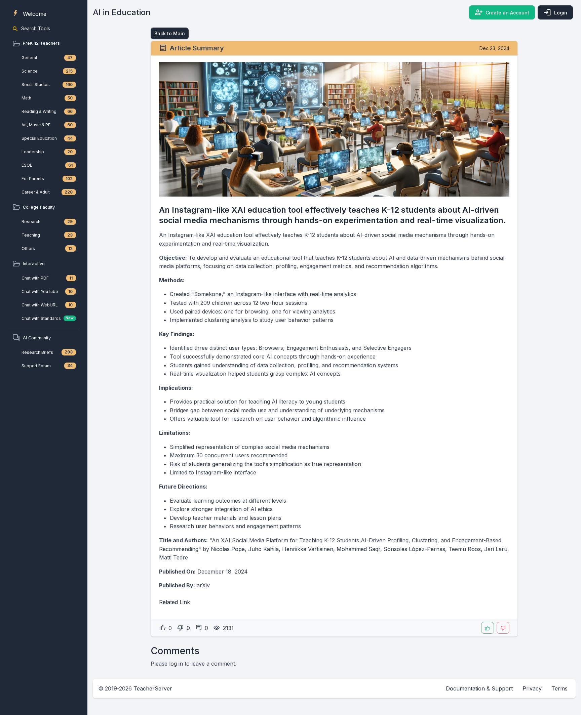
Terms (559, 688)
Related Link (174, 602)
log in (176, 663)
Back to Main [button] (169, 33)
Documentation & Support (479, 688)
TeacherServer (152, 688)
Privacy (532, 688)
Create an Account (502, 12)
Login (555, 12)
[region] (43, 187)
